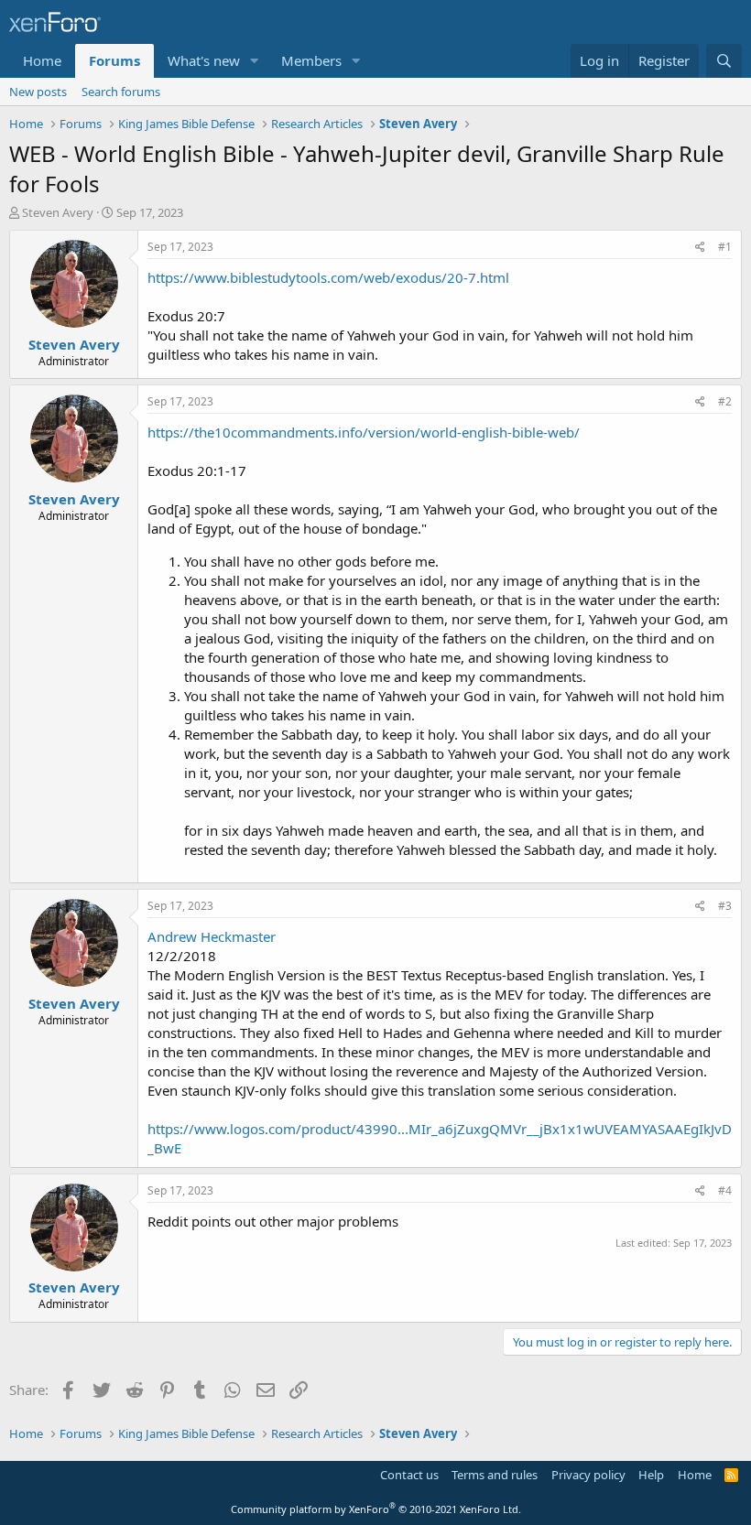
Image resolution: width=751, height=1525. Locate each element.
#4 (725, 1190)
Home (42, 60)
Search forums (121, 91)
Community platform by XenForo (376, 1509)
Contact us (409, 1474)
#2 (725, 401)
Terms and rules (495, 1474)
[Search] (724, 61)
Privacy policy (588, 1474)
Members (311, 60)
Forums (114, 60)
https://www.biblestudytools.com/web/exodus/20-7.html (328, 277)
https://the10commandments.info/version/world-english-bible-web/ (363, 432)
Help (651, 1474)
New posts (38, 91)
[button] (254, 61)
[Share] (700, 247)
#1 (725, 246)
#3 (725, 906)
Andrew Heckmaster (211, 936)
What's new (204, 60)
